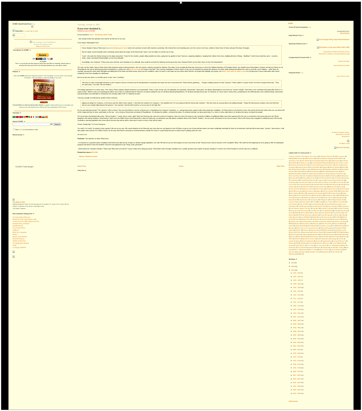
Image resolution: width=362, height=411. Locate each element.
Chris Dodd (312, 178)
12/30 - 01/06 (297, 273)
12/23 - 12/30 (297, 276)
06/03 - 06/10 (297, 382)
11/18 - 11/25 (297, 295)
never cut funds (135, 69)
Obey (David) (312, 225)
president (307, 232)
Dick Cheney (320, 189)
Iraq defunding (316, 204)
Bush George (325, 173)
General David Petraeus (303, 195)
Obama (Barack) (300, 225)
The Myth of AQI (19, 202)
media (297, 219)
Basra (344, 167)
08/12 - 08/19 (297, 346)
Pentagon (330, 228)
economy (299, 191)
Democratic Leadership (319, 186)
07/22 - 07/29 (297, 357)
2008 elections (309, 158)
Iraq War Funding (343, 208)
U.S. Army (310, 245)
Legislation (330, 215)
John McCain (337, 212)
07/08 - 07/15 (297, 364)
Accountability (316, 160)
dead (342, 184)
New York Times (327, 223)
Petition (298, 230)
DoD (292, 191)
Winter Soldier (335, 252)
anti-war (338, 165)
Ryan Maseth (302, 236)
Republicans (314, 234)
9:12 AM (95, 152)
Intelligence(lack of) (337, 199)
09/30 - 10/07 (297, 320)
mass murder (328, 217)
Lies (302, 217)
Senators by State (343, 61)
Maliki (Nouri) (316, 217)
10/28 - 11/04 (297, 306)
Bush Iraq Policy (294, 176)
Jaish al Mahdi (305, 212)
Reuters (15, 234)
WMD (300, 254)
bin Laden (307, 169)
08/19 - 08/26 (297, 342)
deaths (298, 186)
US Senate (292, 247)
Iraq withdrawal (327, 210)
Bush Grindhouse (338, 173)
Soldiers (297, 239)
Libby (343, 215)
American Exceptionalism (299, 165)
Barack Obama (334, 167)
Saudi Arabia (335, 236)
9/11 (337, 158)
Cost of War (292, 184)
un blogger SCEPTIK (19, 247)
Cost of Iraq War (341, 182)
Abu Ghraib (305, 160)
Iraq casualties (340, 202)
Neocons (315, 223)
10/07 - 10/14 (297, 317)
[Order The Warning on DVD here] (31, 42)
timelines (320, 243)
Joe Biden (315, 212)
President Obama (317, 232)
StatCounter (293, 401)
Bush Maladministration (318, 176)
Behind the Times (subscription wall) (24, 219)
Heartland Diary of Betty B (21, 223)
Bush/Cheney (332, 176)
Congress (320, 180)
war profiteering (337, 249)
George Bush (318, 195)
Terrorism (311, 243)
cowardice (316, 184)
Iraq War (315, 208)
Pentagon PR (340, 228)
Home (181, 166)
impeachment (340, 197)
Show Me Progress (19, 239)
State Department (323, 239)
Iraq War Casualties (327, 208)
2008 (290, 158)
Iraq (320, 202)
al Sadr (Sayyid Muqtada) (320, 163)
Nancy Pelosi (305, 223)
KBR (297, 215)
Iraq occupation (333, 206)
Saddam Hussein (313, 236)
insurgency (314, 199)
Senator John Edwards (20, 236)
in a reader (26, 31)
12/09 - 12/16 (297, 284)
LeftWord (16, 230)
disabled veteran (332, 189)
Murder (296, 223)
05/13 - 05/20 (297, 393)
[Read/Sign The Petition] (43, 99)
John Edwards (325, 212)
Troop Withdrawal (338, 243)
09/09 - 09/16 (297, 331)
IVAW (296, 212)
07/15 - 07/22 (297, 360)
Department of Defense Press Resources (336, 51)
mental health (326, 219)
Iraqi (336, 210)
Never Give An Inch (343, 76)
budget (298, 171)
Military (345, 219)
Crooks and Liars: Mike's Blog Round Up (26, 221)
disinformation (344, 189)
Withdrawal (292, 254)
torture (327, 243)
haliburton (297, 197)
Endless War (345, 191)
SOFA (290, 239)
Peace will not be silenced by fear (307, 228)
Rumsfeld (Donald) (342, 234)
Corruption (314, 182)
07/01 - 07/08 (297, 368)
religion (304, 234)
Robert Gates (330, 234)
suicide (341, 239)
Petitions (306, 230)
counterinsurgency (305, 184)
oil (334, 225)
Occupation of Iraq (324, 225)
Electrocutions (308, 191)
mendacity (316, 219)
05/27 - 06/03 (297, 386)
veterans (311, 247)
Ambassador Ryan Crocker (339, 163)
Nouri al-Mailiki (339, 223)
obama (291, 225)
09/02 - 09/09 (297, 335)
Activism (326, 160)
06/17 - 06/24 (297, 375)
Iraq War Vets (315, 210)
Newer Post (81, 166)
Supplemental (327, 241)
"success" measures (295, 156)
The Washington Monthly (21, 243)
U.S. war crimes (321, 245)
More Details (344, 33)
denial (341, 186)
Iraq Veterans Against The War (300, 208)
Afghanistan (335, 160)
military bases (295, 221)
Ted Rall (303, 243)
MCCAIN (337, 217)
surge (336, 241)
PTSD (338, 232)
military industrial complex (323, 221)
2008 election (298, 158)
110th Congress (340, 156)
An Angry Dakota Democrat (21, 217)
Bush (305, 171)
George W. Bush (330, 195)
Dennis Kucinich (294, 189)
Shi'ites (344, 236)
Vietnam (325, 247)
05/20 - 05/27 (297, 389)
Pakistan (340, 225)
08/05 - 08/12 (297, 349)
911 (342, 158)
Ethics (302, 193)
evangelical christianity (315, 193)
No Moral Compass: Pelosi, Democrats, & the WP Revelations (340, 133)
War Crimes (339, 247)
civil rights (337, 178)
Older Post (281, 166)
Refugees (346, 232)
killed (316, 215)
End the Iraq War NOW (330, 191)
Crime (324, 184)
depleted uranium (307, 189)
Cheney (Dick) (295, 178)
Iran (314, 202)
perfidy (291, 230)
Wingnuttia (324, 252)
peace (292, 228)
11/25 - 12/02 (297, 291)
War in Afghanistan (300, 249)
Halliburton (307, 197)
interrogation (306, 202)
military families (307, 221)
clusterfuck (294, 180)
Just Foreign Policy (19, 228)
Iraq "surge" (329, 202)
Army (312, 167)
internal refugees (294, 202)
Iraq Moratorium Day (318, 206)
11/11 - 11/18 (297, 298)
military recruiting (340, 221)
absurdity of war (294, 160)
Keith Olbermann (306, 215)
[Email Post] (98, 152)
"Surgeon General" (326, 156)
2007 (292, 270)
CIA (320, 178)
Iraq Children (293, 204)
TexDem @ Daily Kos (19, 241)
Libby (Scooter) (294, 217)
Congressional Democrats (335, 180)
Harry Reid (316, 197)
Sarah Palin (325, 236)
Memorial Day (305, 219)
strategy (333, 239)
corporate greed (303, 182)
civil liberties (328, 178)
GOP (340, 195)
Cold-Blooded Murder (308, 180)
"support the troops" (310, 156)
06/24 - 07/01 (297, 371)
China (305, 178)
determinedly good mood (118, 48)
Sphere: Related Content (88, 156)
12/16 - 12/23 (297, 280)
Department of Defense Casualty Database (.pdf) (334, 54)
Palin (347, 225)
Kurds (322, 215)
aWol (317, 167)
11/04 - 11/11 (297, 302)
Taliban (291, 243)
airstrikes (345, 160)
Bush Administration (311, 173)
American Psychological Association (321, 165)
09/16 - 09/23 (297, 327)
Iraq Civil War (304, 204)
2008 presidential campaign (325, 158)
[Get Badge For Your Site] (43, 103)
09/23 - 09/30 (297, 324)
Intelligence (324, 199)
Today (14, 245)
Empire (318, 191)
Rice (321, 234)
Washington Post (313, 252)
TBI (297, 243)
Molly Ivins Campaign (20, 232)
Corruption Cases (327, 182)
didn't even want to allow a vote (234, 71)
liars (337, 215)
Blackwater (328, 169)
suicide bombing (294, 241)
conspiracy (292, 182)
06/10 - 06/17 (297, 379)
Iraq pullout (345, 206)
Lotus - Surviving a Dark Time (100, 34)
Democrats (333, 186)
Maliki (308, 217)
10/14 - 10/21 (297, 313)
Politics (298, 232)
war (331, 247)
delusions (306, 186)
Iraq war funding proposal (299, 210)
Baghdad (324, 167)
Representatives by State (341, 65)
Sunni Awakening (307, 241)
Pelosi (323, 228)
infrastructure (303, 199)
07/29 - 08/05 (297, 353)
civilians (346, 178)
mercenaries (336, 219)
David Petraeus (333, 184)
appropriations (303, 167)
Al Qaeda (294, 163)
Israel (290, 212)
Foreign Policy (335, 193)
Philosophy (327, 230)
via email (35, 31)
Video (318, 247)
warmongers (301, 252)
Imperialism (292, 199)
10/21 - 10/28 (297, 309)
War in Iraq (312, 249)
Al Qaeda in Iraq (304, 163)
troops (291, 245)
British (337, 169)
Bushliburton (344, 176)
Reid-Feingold (295, 234)
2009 (292, 263)
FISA (326, 193)
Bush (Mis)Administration (330, 171)
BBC (290, 169)
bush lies (305, 176)
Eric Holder (294, 193)
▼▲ (33, 24)
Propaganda (329, 232)
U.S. (303, 245)
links (20, 129)
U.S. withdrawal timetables (336, 245)
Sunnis (318, 241)
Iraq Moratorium (18, 225)
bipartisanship (318, 169)
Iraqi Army (343, 210)
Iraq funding (328, 204)
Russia (293, 236)
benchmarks (298, 169)
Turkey (297, 245)
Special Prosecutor (309, 239)
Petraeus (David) (316, 230)
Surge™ (342, 241)
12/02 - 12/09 (297, 287)
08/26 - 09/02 (297, 338)
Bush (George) (314, 171)
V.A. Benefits (302, 247)
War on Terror (323, 249)
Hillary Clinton (328, 197)
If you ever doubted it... (89, 28)
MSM (290, 223)
